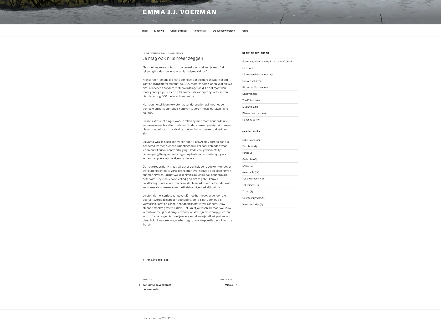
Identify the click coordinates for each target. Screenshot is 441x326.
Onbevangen (249, 93)
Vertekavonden (250, 204)
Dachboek (248, 146)
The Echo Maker (251, 100)
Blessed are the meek (254, 113)
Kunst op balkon (251, 119)
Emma (180, 53)
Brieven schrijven (251, 80)
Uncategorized (158, 260)
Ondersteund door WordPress (158, 318)
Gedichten (248, 159)
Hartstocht (248, 68)
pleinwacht (248, 172)
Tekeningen (248, 184)
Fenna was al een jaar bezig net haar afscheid (267, 61)
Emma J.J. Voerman (180, 12)
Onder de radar (178, 30)
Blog (145, 30)
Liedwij (246, 165)
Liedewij (159, 30)
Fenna (245, 30)
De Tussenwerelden (224, 30)
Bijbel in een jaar (251, 139)
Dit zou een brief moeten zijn (257, 74)
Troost (245, 191)
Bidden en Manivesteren (255, 87)
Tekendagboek (250, 178)
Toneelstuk (200, 30)
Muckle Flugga (250, 106)
